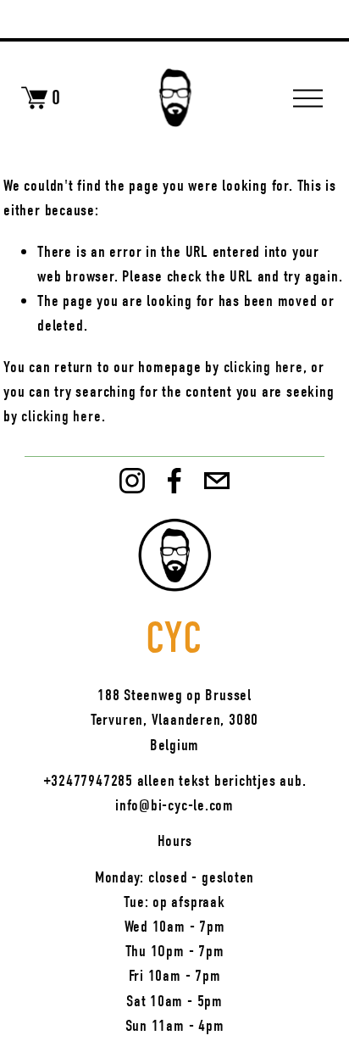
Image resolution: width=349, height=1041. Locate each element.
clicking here (263, 366)
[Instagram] (132, 480)
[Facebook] (174, 480)
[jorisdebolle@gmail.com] (216, 480)
